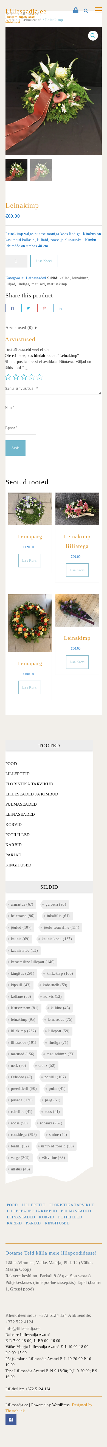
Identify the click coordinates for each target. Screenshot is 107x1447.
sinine (58, 1135)
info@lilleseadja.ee (23, 1328)
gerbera (56, 904)
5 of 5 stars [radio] (39, 377)
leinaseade (60, 1019)
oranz (47, 1066)
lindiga (23, 284)
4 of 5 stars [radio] (31, 377)
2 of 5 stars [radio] (16, 377)
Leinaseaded (36, 278)
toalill (20, 1146)
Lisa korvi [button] (29, 560)
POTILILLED (17, 834)
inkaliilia (58, 916)
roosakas (51, 1123)
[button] (93, 36)
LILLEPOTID (17, 774)
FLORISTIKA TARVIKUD (29, 784)
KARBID (13, 845)
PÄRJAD (13, 855)
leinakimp (80, 278)
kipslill (21, 985)
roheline (22, 1112)
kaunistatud (24, 950)
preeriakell (24, 1089)
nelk (18, 1066)
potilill (55, 1077)
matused (38, 284)
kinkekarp (60, 973)
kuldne (60, 1008)
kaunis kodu (57, 939)
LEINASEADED (20, 814)
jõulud (21, 927)
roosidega (24, 1135)
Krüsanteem (25, 1008)
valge (20, 1158)
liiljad (10, 284)
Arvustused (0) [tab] (19, 327)
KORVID (13, 824)
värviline (53, 1158)
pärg (53, 1100)
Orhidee (21, 1077)
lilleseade (23, 1043)
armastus (22, 904)
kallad (64, 278)
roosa (19, 1123)
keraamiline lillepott (33, 962)
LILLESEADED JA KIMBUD (31, 794)
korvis (52, 996)
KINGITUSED (18, 865)
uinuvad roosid (57, 1146)
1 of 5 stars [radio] (8, 377)
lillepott (59, 1031)
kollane (21, 996)
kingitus (23, 973)
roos (52, 1112)
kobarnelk (55, 985)
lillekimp (23, 1031)
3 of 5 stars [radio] (24, 377)
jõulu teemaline (61, 927)
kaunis (20, 939)
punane (22, 1100)
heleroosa (23, 916)
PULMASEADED (21, 804)
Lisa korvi (44, 261)
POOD (11, 763)
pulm (57, 1089)
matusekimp (57, 284)
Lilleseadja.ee (26, 11)
